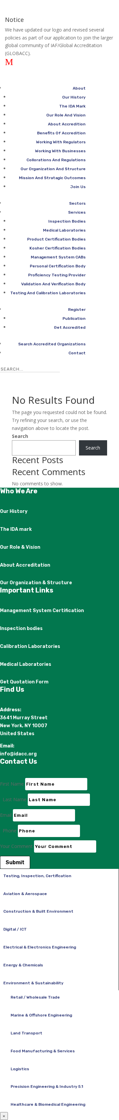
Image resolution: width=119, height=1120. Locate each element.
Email (6, 815)
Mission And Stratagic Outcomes (52, 177)
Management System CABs (58, 257)
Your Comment (16, 846)
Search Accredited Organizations (52, 344)
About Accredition (67, 124)
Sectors (77, 203)
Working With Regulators (61, 142)
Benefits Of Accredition (61, 133)
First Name (12, 784)
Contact (77, 353)
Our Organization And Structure (53, 169)
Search (20, 436)
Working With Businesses (60, 151)
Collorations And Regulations (56, 160)
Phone (10, 830)
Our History (74, 97)
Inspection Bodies (67, 221)
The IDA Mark (72, 106)
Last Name (14, 799)
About (79, 88)
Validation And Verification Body (53, 284)
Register (77, 309)
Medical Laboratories (64, 230)
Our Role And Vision (66, 115)
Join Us (78, 186)
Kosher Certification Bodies (57, 248)
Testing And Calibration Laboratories (48, 293)
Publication (74, 318)
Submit (15, 862)
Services (77, 212)
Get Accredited (70, 327)
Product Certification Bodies (56, 239)
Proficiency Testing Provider (57, 275)
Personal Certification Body (58, 266)
